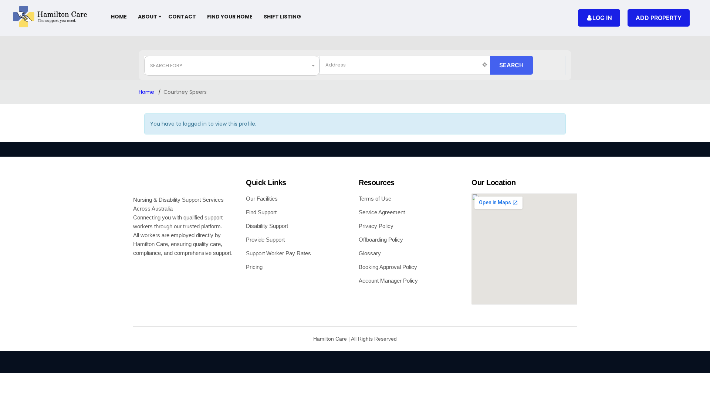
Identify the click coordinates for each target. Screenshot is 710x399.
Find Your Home (230, 16)
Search (511, 65)
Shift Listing (282, 16)
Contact (182, 16)
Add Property (659, 17)
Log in (602, 17)
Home (119, 16)
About (147, 16)
